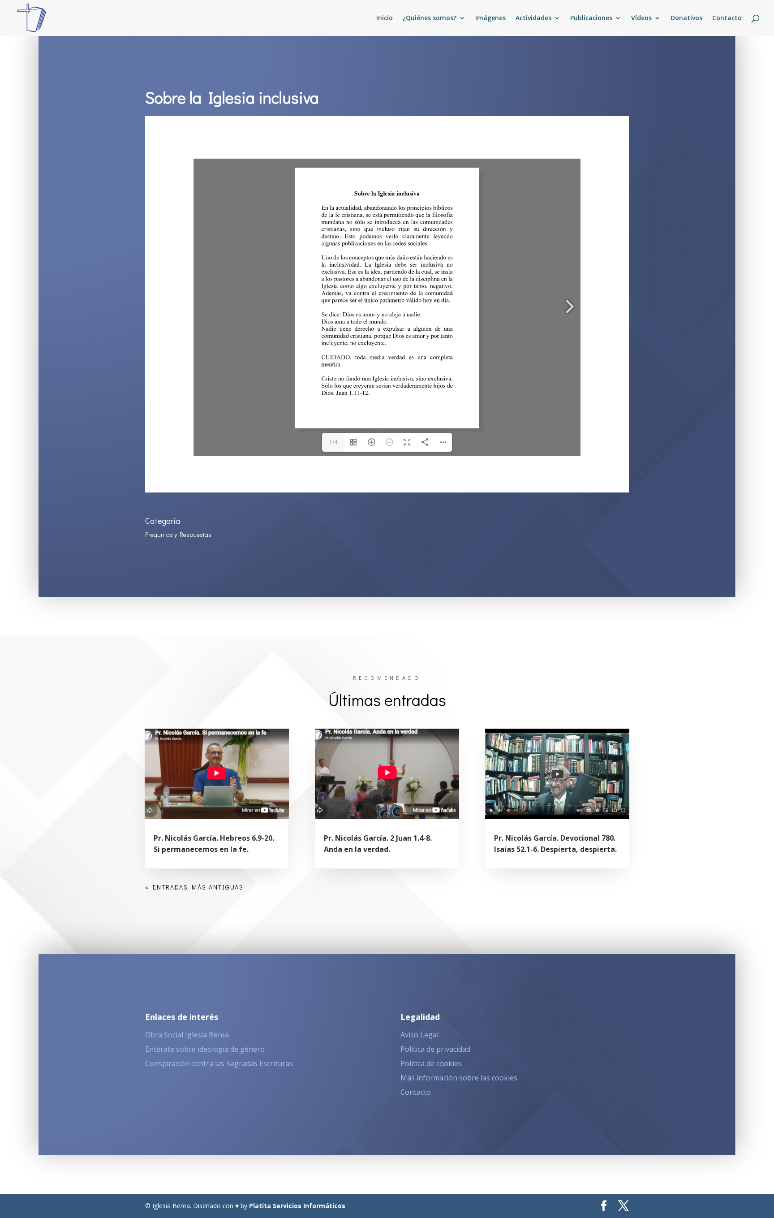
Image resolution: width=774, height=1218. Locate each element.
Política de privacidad (435, 1049)
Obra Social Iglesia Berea (187, 1035)
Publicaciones (591, 18)
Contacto (727, 18)
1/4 (333, 442)
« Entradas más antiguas (194, 887)
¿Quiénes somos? (429, 18)
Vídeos (641, 18)
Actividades (533, 18)
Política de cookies (431, 1063)
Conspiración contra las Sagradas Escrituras (219, 1063)
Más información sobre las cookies (458, 1078)
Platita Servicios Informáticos (297, 1205)
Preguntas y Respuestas (178, 534)
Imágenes (490, 18)
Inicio (384, 18)
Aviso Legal (419, 1035)
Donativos (686, 18)
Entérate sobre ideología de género (205, 1049)
